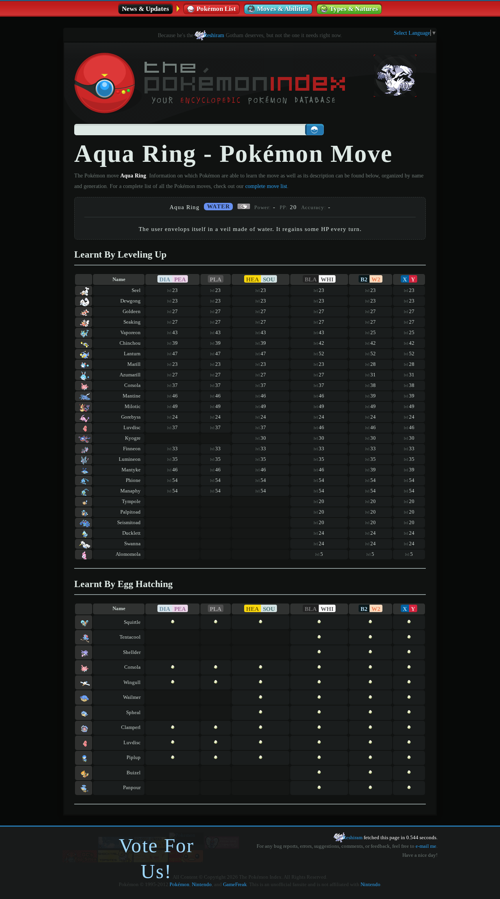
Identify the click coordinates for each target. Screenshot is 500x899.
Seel (136, 290)
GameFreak (235, 884)
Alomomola (128, 554)
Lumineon (130, 459)
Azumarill (130, 375)
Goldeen (132, 311)
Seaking (132, 322)
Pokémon (179, 884)
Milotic (133, 406)
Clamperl (131, 727)
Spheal (133, 712)
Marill (134, 364)
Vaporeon (130, 332)
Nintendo (202, 884)
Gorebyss (131, 417)
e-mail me (426, 846)
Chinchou (130, 343)
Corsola (132, 385)
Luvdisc (132, 427)
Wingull (132, 682)
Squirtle (132, 622)
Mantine (132, 396)
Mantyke (131, 470)
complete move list (266, 186)
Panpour (132, 787)
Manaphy (130, 491)
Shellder (132, 652)
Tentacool (130, 637)
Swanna (132, 543)
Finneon (132, 448)
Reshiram (214, 35)
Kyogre (133, 438)
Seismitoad (129, 522)
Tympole (131, 501)
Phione (133, 480)
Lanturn (132, 353)
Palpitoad (130, 512)
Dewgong (130, 301)
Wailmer (132, 697)
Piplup (134, 757)
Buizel (134, 772)
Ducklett (131, 533)
